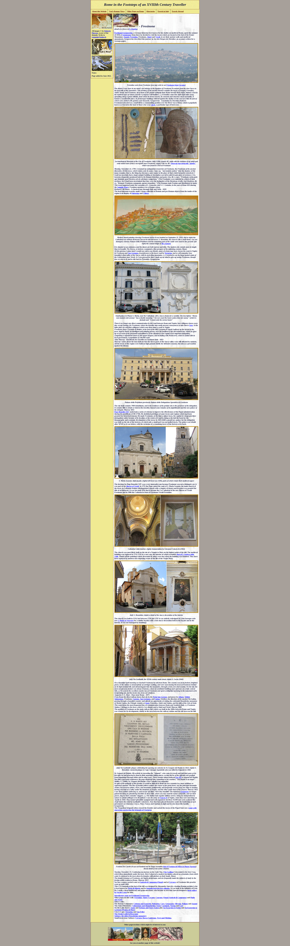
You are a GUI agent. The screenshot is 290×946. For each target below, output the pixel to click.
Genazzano (126, 35)
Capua (157, 699)
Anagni (126, 37)
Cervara (172, 882)
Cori (181, 906)
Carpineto (165, 906)
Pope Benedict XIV (121, 412)
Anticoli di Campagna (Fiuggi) (151, 882)
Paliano (185, 904)
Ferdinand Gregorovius (123, 33)
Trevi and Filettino (164, 918)
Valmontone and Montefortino (144, 906)
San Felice (141, 912)
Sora (191, 325)
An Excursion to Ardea (172, 908)
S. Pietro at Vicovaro (126, 620)
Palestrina (135, 193)
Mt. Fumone (166, 244)
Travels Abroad (178, 11)
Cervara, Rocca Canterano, (146, 918)
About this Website (99, 11)
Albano (181, 697)
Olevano (178, 904)
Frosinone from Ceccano (175, 85)
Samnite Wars (122, 187)
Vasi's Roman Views (117, 11)
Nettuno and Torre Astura (149, 908)
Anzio (132, 908)
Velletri (146, 193)
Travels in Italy (163, 11)
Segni (147, 703)
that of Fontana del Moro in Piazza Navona (179, 867)
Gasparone (185, 792)
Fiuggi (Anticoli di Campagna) (175, 898)
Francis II (163, 798)
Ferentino (134, 37)
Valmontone (118, 699)
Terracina (168, 253)
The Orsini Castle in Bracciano (126, 914)
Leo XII (178, 777)
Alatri (149, 37)
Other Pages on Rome (135, 11)
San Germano (133, 253)
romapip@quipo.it (99, 37)
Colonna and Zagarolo (142, 904)
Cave (162, 904)
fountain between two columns (158, 888)
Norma (173, 906)
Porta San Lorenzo (160, 697)
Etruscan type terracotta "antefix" (183, 163)
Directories (150, 11)
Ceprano (136, 699)
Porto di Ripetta (134, 888)
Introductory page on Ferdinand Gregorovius (131, 896)
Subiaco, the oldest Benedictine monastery (130, 916)
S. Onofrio (133, 29)
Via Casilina (168, 872)
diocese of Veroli (132, 486)
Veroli (157, 37)
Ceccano (151, 898)
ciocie (153, 105)
